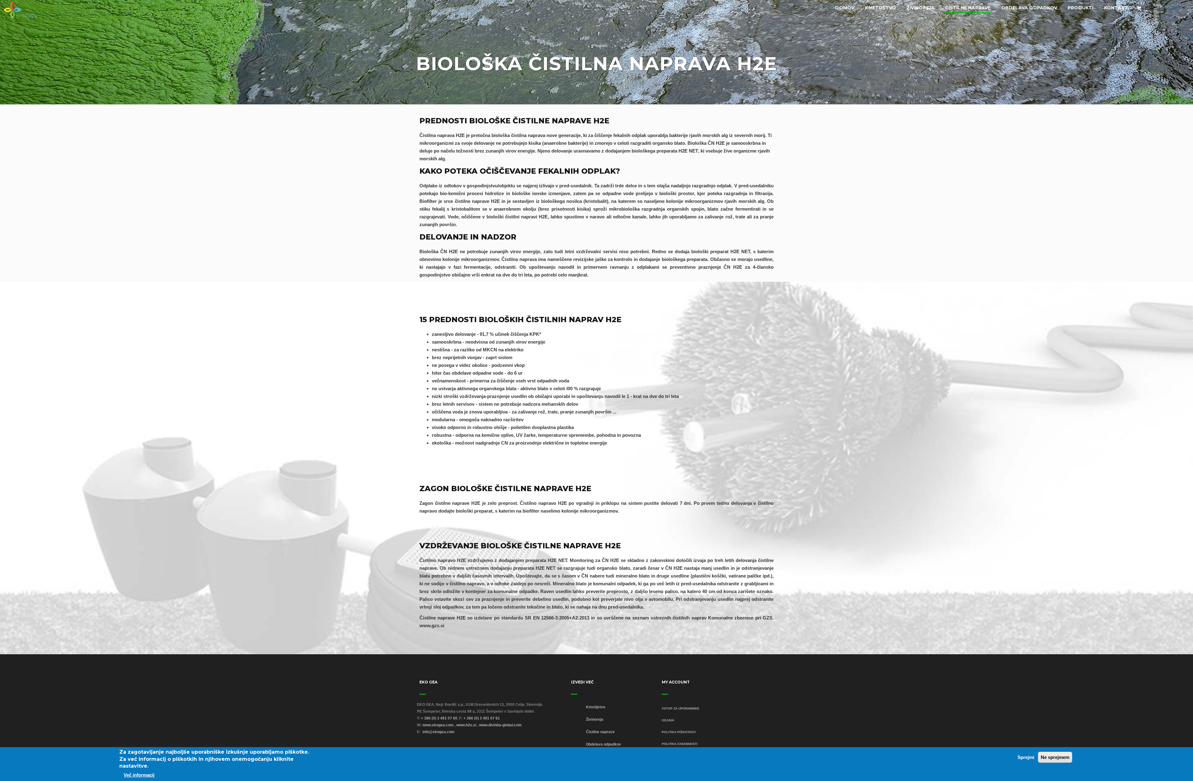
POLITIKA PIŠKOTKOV (679, 732)
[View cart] (1139, 8)
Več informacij (139, 775)
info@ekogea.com (439, 732)
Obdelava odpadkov (1029, 8)
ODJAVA (668, 720)
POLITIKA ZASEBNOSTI (679, 744)
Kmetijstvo (880, 8)
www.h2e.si (466, 725)
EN (1148, 8)
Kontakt (1116, 8)
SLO (1160, 8)
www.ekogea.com (438, 725)
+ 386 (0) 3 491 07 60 (439, 718)
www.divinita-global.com (500, 725)
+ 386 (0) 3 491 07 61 (482, 718)
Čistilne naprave (967, 8)
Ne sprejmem (1055, 757)
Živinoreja (921, 8)
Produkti (1081, 8)
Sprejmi (1025, 757)
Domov (844, 8)
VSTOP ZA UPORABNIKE (680, 708)
